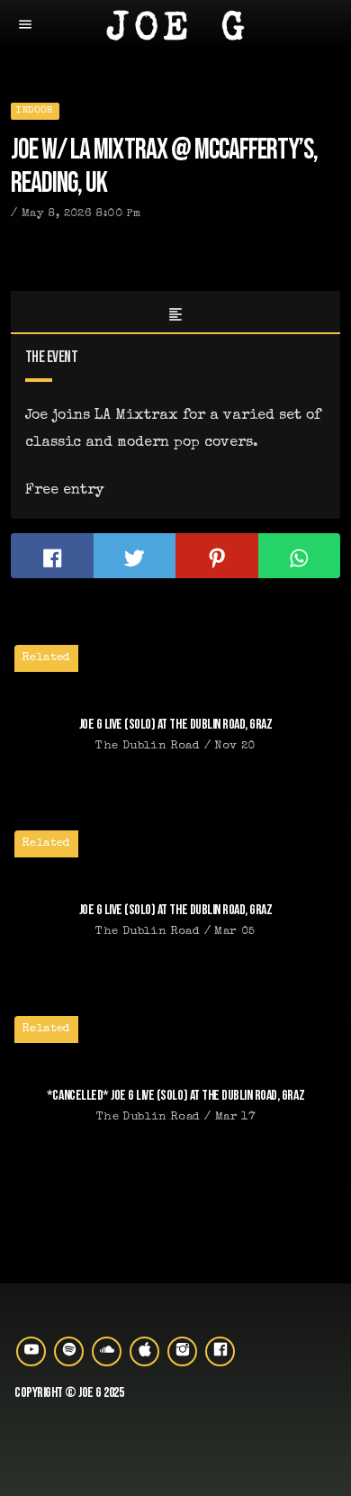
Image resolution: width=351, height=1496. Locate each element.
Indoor (34, 110)
